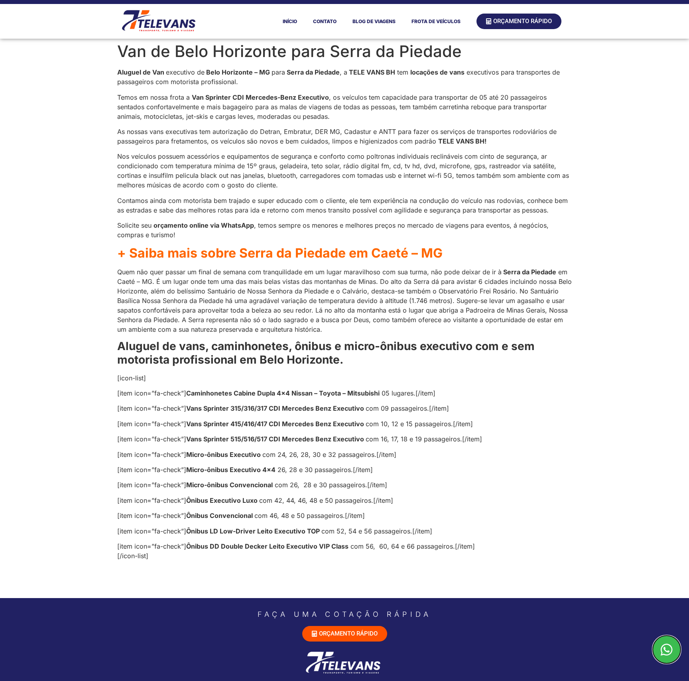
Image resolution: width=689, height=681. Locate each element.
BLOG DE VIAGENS (374, 21)
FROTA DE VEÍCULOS (436, 21)
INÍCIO (290, 21)
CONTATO (325, 21)
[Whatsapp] (666, 649)
